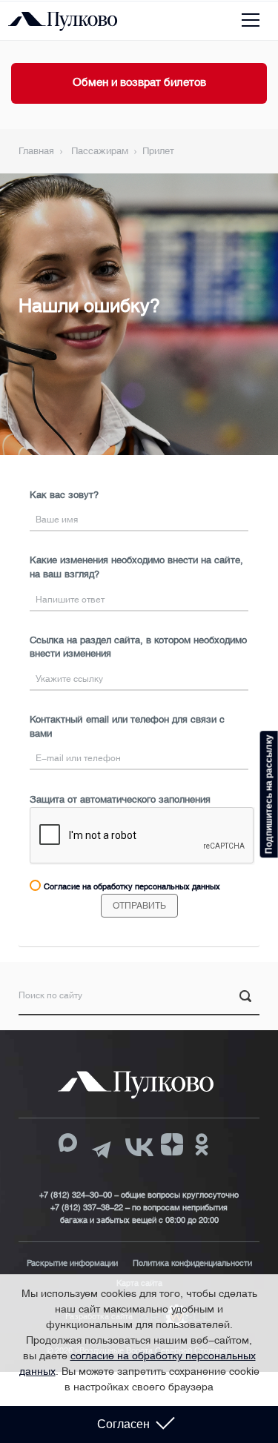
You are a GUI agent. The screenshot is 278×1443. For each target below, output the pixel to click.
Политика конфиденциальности (192, 1263)
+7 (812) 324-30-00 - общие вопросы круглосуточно (139, 1195)
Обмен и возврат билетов (139, 82)
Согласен (123, 1424)
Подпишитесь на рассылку (269, 794)
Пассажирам (99, 150)
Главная (36, 150)
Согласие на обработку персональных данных (132, 887)
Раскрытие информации (72, 1263)
